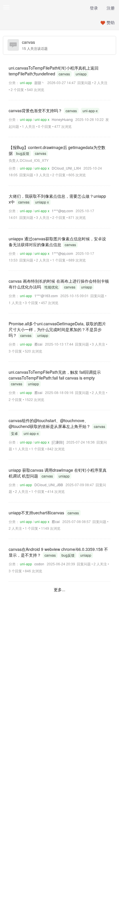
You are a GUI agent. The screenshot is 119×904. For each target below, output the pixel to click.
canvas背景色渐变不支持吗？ (36, 110)
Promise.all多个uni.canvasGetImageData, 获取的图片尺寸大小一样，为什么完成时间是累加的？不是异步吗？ (57, 329)
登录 (94, 8)
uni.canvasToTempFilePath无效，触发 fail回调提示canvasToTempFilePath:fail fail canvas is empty (55, 375)
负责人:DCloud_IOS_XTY (29, 160)
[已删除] (58, 442)
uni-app (26, 82)
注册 (111, 8)
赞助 (111, 22)
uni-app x (42, 119)
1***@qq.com (62, 210)
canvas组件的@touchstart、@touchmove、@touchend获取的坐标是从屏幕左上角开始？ (50, 423)
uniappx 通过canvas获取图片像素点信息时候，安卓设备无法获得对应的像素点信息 (57, 241)
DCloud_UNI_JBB (48, 484)
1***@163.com (46, 295)
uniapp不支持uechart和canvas (37, 512)
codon (39, 563)
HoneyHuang (62, 119)
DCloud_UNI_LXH (66, 168)
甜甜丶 (39, 82)
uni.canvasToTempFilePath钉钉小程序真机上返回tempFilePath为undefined (53, 71)
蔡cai (38, 344)
